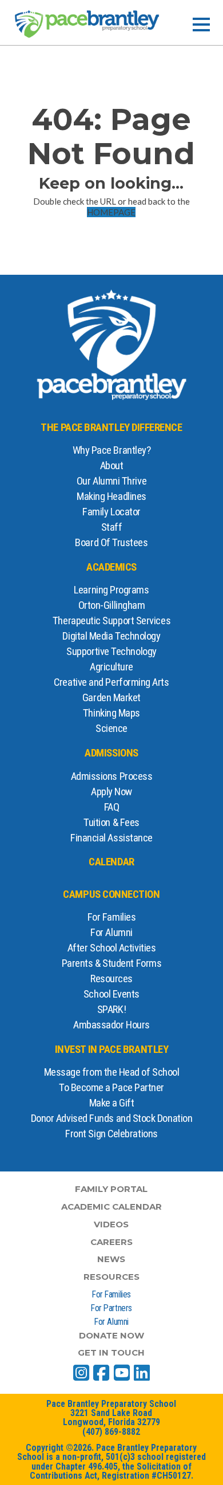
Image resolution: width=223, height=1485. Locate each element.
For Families (111, 917)
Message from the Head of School (112, 1072)
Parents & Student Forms (111, 963)
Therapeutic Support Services (111, 621)
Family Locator (111, 512)
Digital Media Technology (111, 636)
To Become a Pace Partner (111, 1087)
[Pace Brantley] (87, 24)
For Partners (111, 1308)
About (112, 465)
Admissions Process (112, 776)
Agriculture (111, 667)
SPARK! (111, 1009)
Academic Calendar (111, 1206)
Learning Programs (111, 590)
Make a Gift (111, 1103)
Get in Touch (111, 1352)
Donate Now (111, 1335)
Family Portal (111, 1188)
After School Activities (111, 948)
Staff (111, 527)
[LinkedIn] (142, 1373)
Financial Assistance (111, 838)
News (111, 1259)
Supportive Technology (111, 651)
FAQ (112, 807)
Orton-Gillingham (111, 605)
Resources (111, 979)
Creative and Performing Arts (111, 682)
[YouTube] (122, 1373)
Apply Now (111, 792)
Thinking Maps (111, 713)
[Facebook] (101, 1373)
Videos (111, 1224)
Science (111, 728)
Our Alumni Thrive (111, 481)
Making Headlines (111, 496)
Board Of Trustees (111, 542)
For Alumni (111, 932)
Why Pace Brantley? (112, 450)
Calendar (111, 862)
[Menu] (201, 24)
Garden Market (111, 697)
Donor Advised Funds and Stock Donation (112, 1118)
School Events (111, 994)
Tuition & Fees (111, 822)
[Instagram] (81, 1373)
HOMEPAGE (111, 212)
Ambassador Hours (111, 1025)
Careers (111, 1241)
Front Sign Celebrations (111, 1134)
